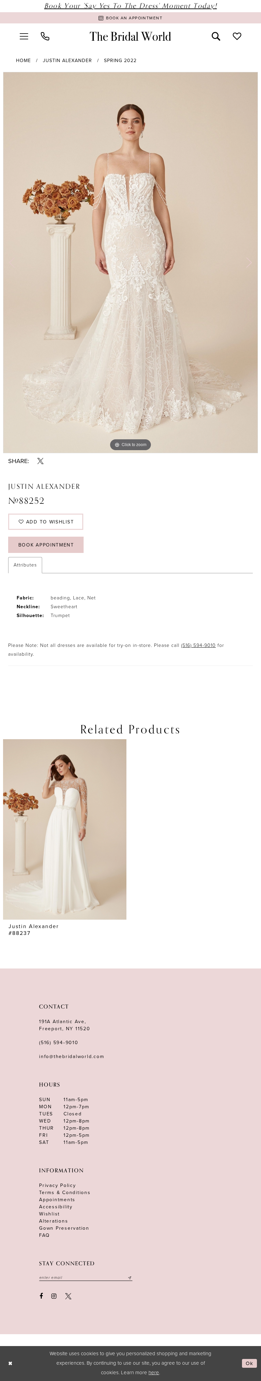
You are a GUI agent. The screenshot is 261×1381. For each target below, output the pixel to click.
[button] (23, 36)
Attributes (25, 565)
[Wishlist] (237, 36)
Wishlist (49, 1214)
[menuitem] (23, 36)
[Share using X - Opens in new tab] (40, 461)
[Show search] (216, 36)
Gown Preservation (64, 1228)
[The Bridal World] (130, 36)
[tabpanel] (130, 262)
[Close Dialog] (10, 1363)
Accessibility (56, 1207)
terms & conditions (65, 1192)
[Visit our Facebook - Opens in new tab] (41, 1296)
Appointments (57, 1200)
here (154, 1372)
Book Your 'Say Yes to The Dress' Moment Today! (130, 6)
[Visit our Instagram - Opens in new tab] (54, 1296)
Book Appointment (46, 545)
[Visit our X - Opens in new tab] (68, 1296)
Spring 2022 (120, 60)
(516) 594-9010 (198, 645)
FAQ (44, 1235)
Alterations (53, 1221)
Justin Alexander (67, 60)
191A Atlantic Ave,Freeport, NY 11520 (64, 1025)
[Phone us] (44, 36)
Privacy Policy (57, 1185)
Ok (250, 1363)
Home (23, 60)
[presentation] (64, 829)
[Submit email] (130, 1278)
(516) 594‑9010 (59, 1043)
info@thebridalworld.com (71, 1056)
